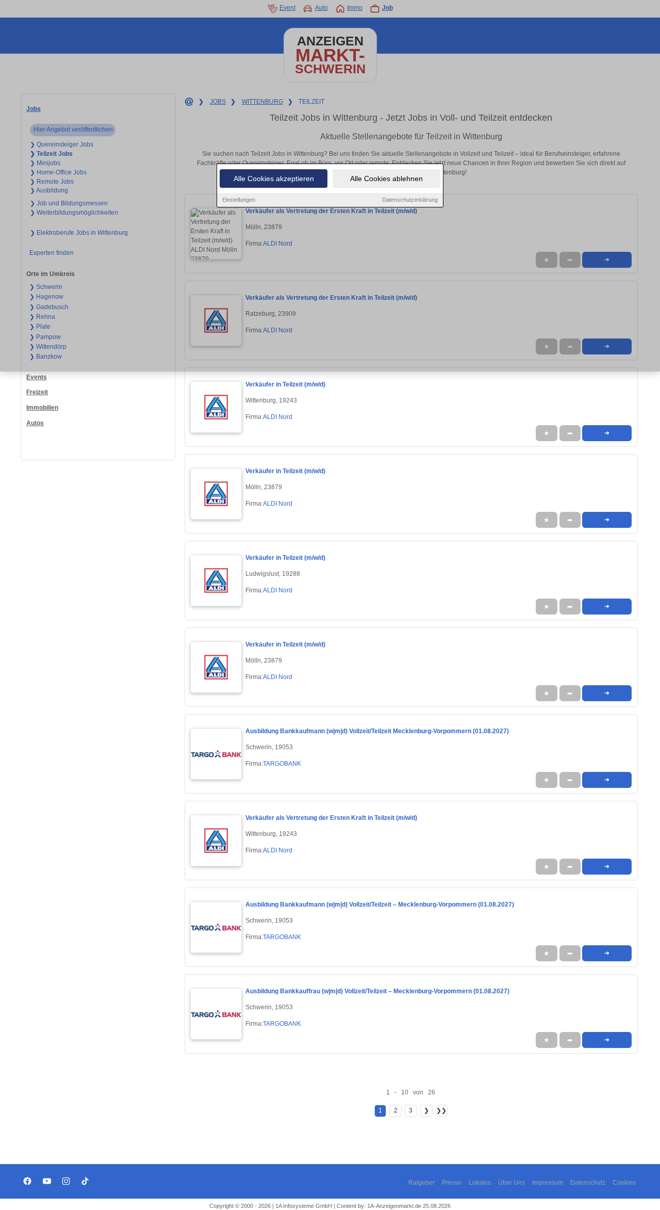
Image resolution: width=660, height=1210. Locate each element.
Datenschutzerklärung (410, 200)
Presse (451, 1182)
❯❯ (441, 1110)
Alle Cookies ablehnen (386, 178)
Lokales (480, 1182)
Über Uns (511, 1182)
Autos (35, 423)
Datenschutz (587, 1182)
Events (36, 377)
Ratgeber (421, 1182)
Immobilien (42, 407)
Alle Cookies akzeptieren (274, 178)
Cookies (624, 1182)
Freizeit (37, 392)
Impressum (547, 1182)
